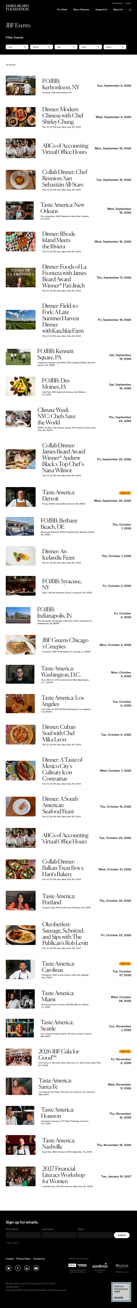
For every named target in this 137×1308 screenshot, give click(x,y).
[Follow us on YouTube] (36, 1268)
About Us (118, 9)
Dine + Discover (81, 9)
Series (108, 47)
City (59, 47)
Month (36, 47)
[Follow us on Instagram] (8, 1268)
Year (10, 47)
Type (84, 47)
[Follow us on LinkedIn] (27, 1268)
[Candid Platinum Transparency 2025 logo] (121, 1301)
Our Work (62, 9)
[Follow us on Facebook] (17, 1268)
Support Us (101, 9)
